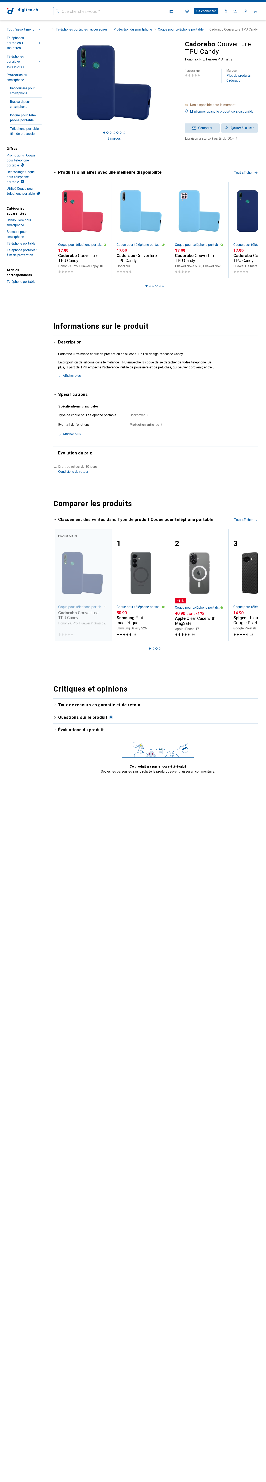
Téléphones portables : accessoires (15, 61)
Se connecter (206, 11)
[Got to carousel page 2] (107, 133)
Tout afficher (243, 173)
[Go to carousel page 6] (163, 286)
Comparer (205, 128)
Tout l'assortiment (20, 29)
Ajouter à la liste (242, 128)
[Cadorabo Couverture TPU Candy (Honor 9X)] (141, 230)
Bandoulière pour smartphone (22, 90)
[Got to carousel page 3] (111, 133)
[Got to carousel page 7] (124, 133)
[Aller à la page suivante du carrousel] (250, 230)
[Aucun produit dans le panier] (255, 11)
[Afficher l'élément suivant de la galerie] (176, 82)
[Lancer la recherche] (57, 11)
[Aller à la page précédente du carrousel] (61, 230)
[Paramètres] (187, 11)
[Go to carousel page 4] (156, 286)
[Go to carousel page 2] (150, 286)
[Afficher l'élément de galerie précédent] (52, 82)
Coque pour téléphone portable (23, 117)
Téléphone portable (21, 243)
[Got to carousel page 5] (117, 133)
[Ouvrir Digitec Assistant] (225, 11)
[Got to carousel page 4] (114, 133)
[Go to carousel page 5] (160, 286)
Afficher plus (72, 376)
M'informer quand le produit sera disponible (222, 111)
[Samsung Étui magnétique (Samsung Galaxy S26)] (141, 585)
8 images (114, 138)
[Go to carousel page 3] (153, 286)
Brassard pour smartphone (20, 104)
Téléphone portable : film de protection (25, 131)
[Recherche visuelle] (171, 11)
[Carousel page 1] (104, 133)
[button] (221, 104)
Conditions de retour (73, 472)
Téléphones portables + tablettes (15, 43)
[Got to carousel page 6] (121, 133)
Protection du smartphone (17, 77)
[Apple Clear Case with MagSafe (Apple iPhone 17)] (199, 585)
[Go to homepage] (22, 11)
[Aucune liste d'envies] (245, 11)
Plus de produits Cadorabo (239, 75)
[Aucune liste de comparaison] (235, 11)
